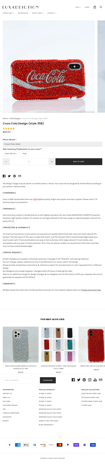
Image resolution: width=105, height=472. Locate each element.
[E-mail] (100, 380)
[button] (9, 128)
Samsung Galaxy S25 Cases (50, 409)
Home (5, 118)
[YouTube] (95, 380)
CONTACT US (7, 393)
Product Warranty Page (91, 290)
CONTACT (51, 13)
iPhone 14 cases (45, 405)
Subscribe (47, 380)
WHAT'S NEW (37, 13)
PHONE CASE (7, 13)
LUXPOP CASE (86, 405)
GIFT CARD (6, 401)
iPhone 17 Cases (45, 393)
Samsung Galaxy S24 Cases (50, 413)
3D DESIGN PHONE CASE (90, 397)
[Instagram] (89, 380)
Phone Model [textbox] (9, 140)
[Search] (101, 8)
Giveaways (7, 417)
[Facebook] (73, 380)
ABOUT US (6, 397)
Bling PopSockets (46, 425)
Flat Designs (15, 118)
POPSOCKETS (23, 13)
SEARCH (6, 421)
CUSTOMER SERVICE (10, 405)
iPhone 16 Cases (45, 397)
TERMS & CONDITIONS (11, 413)
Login (87, 7)
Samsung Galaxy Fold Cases (50, 417)
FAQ (4, 409)
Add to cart (78, 161)
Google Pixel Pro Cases (48, 421)
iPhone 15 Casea (45, 401)
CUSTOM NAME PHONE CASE (91, 401)
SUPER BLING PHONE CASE (91, 393)
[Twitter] (78, 380)
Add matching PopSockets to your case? (22, 149)
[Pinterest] (84, 380)
